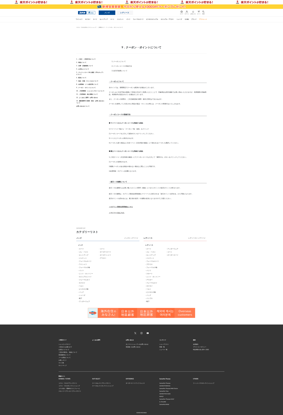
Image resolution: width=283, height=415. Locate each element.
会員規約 (195, 344)
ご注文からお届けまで (65, 347)
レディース (124, 13)
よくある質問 (96, 340)
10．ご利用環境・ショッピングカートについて (90, 91)
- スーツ (81, 249)
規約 (194, 340)
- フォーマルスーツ (84, 261)
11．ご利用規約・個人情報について (87, 94)
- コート (102, 249)
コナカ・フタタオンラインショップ (69, 385)
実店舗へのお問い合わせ (133, 347)
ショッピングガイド (65, 344)
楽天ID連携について (120, 71)
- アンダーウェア (84, 301)
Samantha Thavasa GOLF (166, 399)
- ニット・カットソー (85, 273)
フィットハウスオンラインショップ (203, 383)
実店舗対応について (65, 355)
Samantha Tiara (163, 391)
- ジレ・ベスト (83, 252)
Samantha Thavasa (164, 383)
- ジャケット (82, 258)
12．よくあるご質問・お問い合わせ (87, 97)
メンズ (107, 13)
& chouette (162, 401)
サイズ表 (61, 363)
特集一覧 (162, 347)
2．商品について (81, 62)
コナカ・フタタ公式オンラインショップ (86, 27)
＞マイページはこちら (116, 213)
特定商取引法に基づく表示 (201, 349)
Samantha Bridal (164, 404)
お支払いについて (64, 349)
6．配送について (81, 77)
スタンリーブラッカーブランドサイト (70, 391)
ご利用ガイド (101, 27)
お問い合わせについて (83, 106)
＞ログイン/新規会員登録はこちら (121, 207)
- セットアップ (83, 255)
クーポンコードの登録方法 (122, 66)
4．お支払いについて (82, 69)
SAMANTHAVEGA (164, 385)
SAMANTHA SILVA (164, 393)
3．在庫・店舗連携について (84, 65)
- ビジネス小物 (83, 289)
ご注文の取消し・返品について (68, 352)
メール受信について (65, 357)
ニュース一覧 (163, 349)
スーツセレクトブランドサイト (101, 383)
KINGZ (161, 396)
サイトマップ (63, 365)
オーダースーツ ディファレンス (135, 383)
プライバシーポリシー (199, 347)
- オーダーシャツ (105, 255)
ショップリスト (164, 344)
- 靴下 (80, 298)
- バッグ (81, 292)
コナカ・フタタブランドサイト (68, 383)
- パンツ (81, 270)
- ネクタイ (81, 283)
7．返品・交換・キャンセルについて (87, 81)
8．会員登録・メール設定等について (87, 84)
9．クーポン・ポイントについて (115, 27)
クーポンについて (119, 61)
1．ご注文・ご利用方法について (86, 59)
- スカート (149, 273)
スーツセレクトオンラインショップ (102, 385)
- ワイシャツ (82, 264)
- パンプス (149, 298)
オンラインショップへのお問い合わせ (137, 344)
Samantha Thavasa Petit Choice (168, 388)
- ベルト (81, 286)
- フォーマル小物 (84, 267)
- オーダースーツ (105, 252)
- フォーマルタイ (84, 280)
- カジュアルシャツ (84, 277)
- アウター (102, 258)
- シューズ (81, 295)
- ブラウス (149, 264)
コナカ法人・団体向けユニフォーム (69, 388)
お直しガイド (63, 360)
